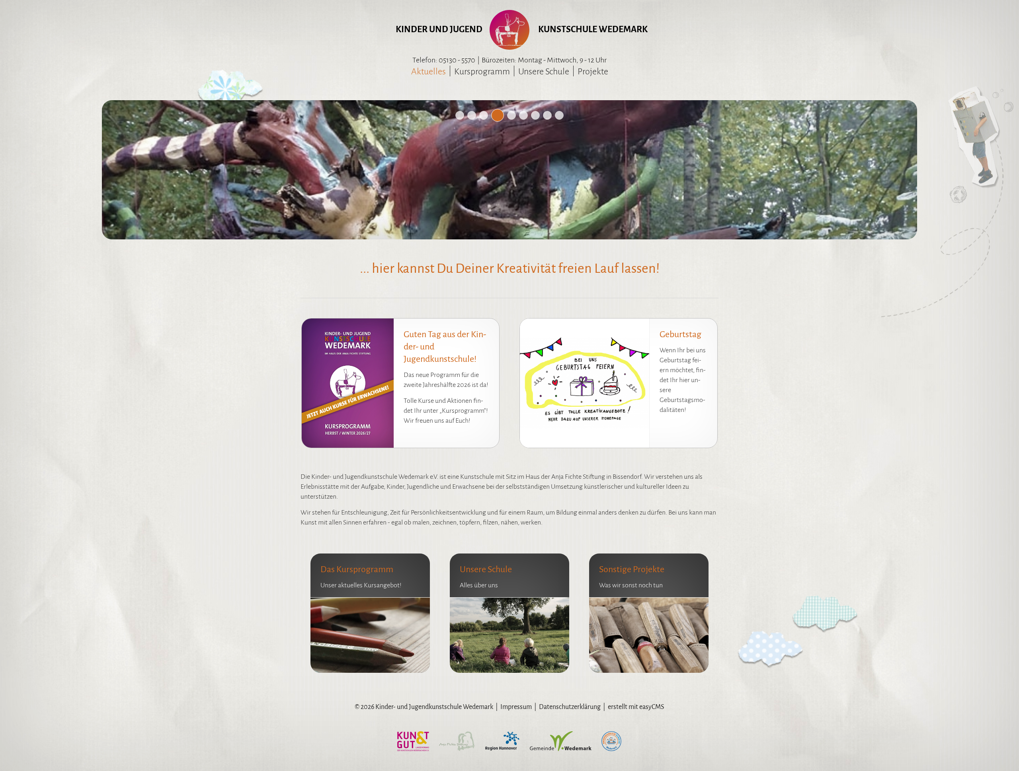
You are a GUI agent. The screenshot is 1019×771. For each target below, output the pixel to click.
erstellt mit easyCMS (636, 707)
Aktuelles (428, 71)
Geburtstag (680, 334)
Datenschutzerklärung (570, 707)
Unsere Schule (543, 71)
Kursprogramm (482, 71)
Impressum (516, 707)
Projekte (593, 71)
